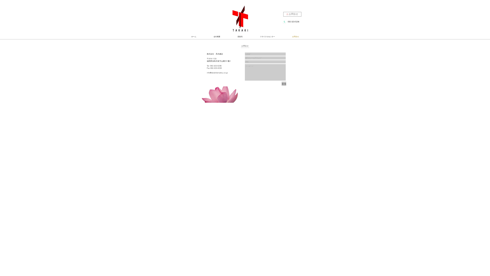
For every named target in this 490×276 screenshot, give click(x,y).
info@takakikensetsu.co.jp (217, 73)
